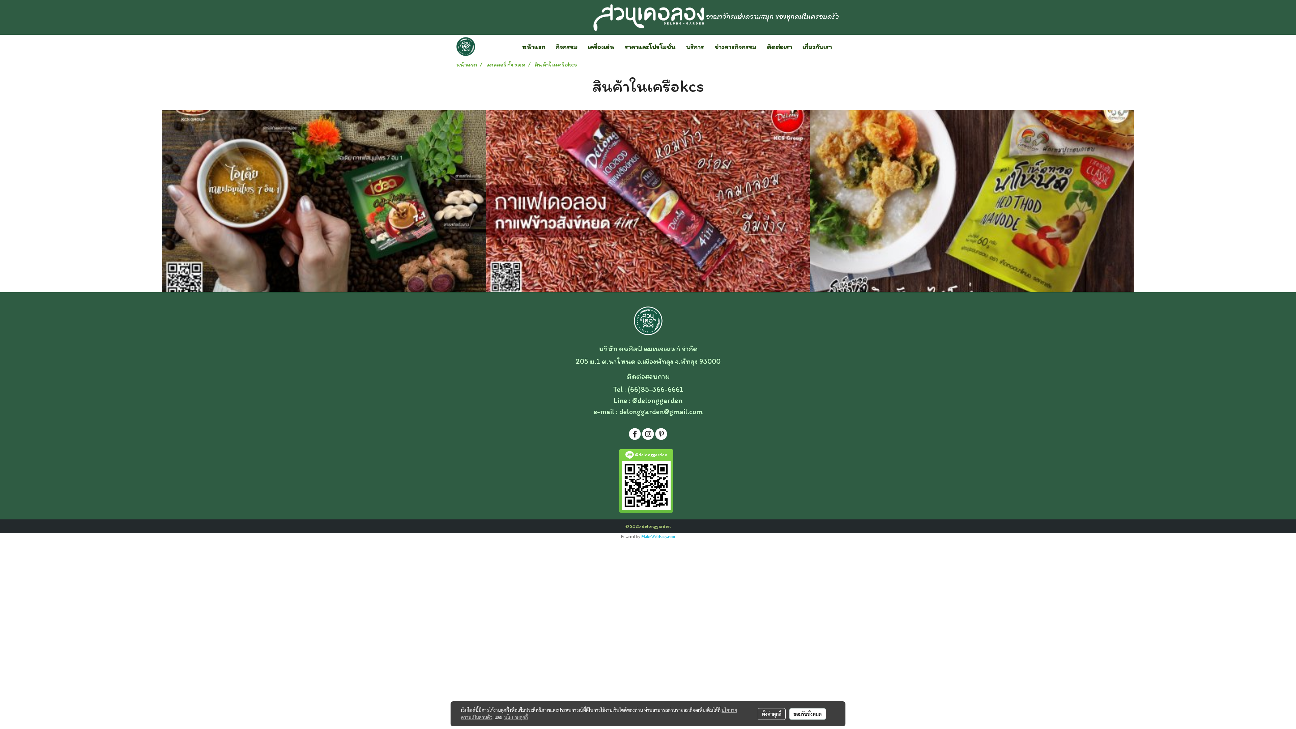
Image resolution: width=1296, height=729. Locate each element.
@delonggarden (657, 400)
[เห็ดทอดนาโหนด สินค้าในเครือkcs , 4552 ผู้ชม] (972, 201)
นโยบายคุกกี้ (516, 717)
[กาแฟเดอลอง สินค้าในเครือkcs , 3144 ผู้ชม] (648, 201)
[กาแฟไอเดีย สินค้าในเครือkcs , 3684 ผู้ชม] (324, 201)
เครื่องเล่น (601, 47)
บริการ (695, 47)
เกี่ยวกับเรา (817, 47)
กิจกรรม (566, 47)
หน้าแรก (533, 47)
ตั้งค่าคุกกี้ (771, 714)
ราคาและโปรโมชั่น (650, 47)
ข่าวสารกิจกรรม (735, 47)
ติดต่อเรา (779, 47)
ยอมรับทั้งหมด (807, 714)
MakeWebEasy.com (658, 536)
